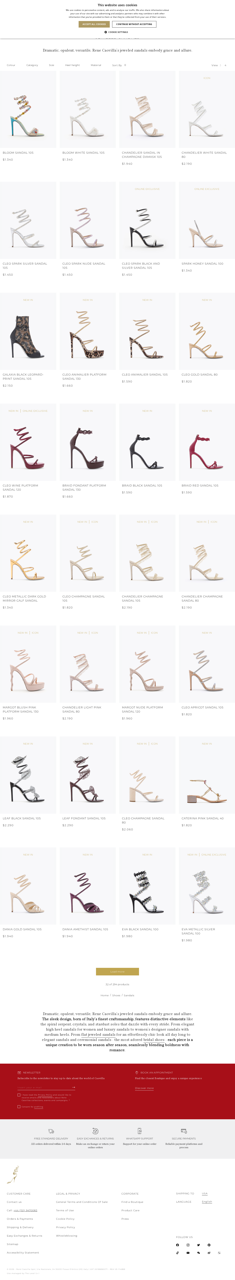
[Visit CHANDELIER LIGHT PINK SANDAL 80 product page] (88, 664)
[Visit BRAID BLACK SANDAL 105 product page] (147, 442)
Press (125, 1218)
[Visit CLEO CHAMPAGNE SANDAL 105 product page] (88, 553)
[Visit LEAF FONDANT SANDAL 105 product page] (88, 775)
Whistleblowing (66, 1235)
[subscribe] (73, 1087)
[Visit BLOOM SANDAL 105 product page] (28, 109)
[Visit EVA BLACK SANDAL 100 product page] (147, 886)
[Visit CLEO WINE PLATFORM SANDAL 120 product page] (28, 442)
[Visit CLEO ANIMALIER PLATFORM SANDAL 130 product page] (88, 331)
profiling (38, 1107)
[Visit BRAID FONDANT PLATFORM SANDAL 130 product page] (88, 442)
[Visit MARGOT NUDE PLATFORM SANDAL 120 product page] (147, 664)
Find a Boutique (132, 1202)
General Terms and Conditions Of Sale (82, 1202)
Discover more (144, 1088)
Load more (117, 971)
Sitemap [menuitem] (12, 1244)
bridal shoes (154, 1039)
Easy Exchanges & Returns (24, 1235)
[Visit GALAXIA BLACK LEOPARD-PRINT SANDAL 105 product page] (28, 331)
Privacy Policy (45, 1095)
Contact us (14, 1202)
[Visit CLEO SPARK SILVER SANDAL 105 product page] (28, 220)
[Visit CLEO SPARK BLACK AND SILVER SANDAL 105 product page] (147, 220)
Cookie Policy (65, 1218)
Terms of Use (65, 1210)
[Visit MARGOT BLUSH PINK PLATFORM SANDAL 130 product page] (28, 664)
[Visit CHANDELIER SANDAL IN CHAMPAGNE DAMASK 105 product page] (147, 109)
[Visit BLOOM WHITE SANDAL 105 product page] (88, 109)
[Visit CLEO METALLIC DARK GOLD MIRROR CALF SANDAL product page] (28, 553)
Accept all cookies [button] (94, 24)
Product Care (130, 1210)
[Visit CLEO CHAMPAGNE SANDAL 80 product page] (147, 775)
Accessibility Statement (23, 1252)
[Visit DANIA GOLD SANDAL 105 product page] (28, 886)
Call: (22, 1210)
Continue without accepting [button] (134, 24)
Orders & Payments (20, 1218)
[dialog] (117, 19)
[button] (117, 32)
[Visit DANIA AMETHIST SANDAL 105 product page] (88, 886)
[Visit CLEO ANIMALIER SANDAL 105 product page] (147, 331)
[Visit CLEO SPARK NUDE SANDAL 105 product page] (88, 220)
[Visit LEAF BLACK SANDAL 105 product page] (28, 775)
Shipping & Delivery (20, 1227)
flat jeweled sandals (98, 1034)
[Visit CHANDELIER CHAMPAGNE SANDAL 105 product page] (147, 553)
